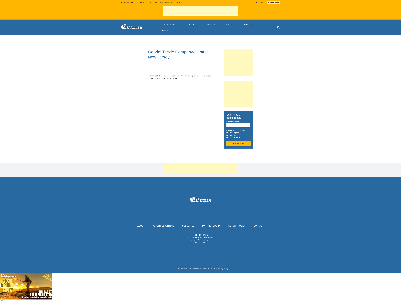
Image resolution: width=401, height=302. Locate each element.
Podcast (166, 30)
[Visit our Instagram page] (128, 2)
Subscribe (188, 226)
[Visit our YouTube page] (132, 2)
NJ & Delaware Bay (236, 138)
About (142, 2)
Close (2, 301)
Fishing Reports (170, 24)
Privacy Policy (223, 269)
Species (192, 24)
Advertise (153, 2)
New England (234, 133)
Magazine (211, 24)
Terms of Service (209, 269)
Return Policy (237, 226)
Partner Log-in (211, 226)
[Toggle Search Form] (278, 27)
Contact (178, 2)
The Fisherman (131, 27)
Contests (248, 24)
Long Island (233, 135)
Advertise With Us (163, 226)
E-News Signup (166, 2)
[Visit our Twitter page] (125, 2)
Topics (229, 24)
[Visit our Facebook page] (121, 2)
